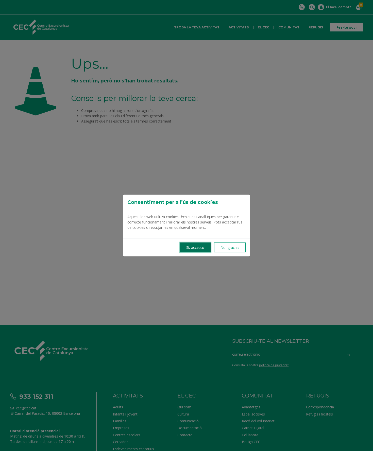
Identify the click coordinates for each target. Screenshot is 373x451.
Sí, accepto (195, 247)
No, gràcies (230, 247)
